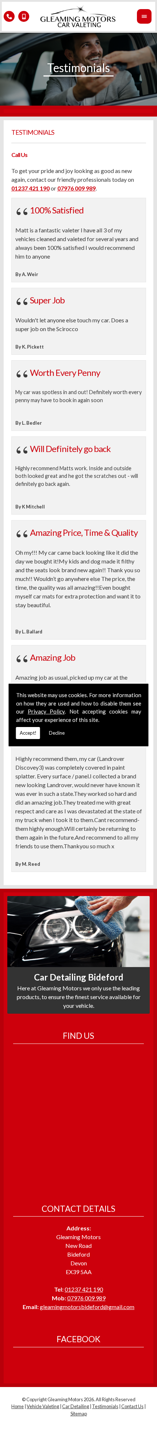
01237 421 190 (84, 1289)
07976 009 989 (86, 1298)
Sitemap (78, 1414)
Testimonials (105, 1406)
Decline (57, 733)
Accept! (28, 733)
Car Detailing (75, 1406)
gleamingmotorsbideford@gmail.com (87, 1306)
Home (17, 1406)
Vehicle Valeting (43, 1406)
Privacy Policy (46, 711)
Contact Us (132, 1406)
